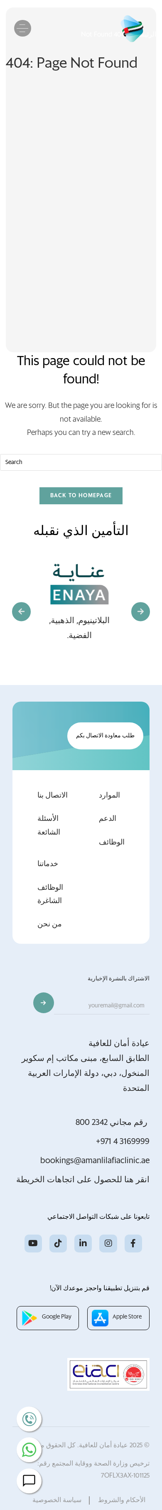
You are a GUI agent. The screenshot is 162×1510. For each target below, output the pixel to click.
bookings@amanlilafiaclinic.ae (95, 1160)
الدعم (107, 819)
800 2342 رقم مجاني (113, 1122)
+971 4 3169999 (123, 1141)
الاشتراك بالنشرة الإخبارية (119, 979)
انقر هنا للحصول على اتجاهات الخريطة (83, 1180)
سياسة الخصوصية (56, 1487)
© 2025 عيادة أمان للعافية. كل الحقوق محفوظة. (84, 1432)
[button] (21, 611)
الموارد (109, 795)
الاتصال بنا (52, 795)
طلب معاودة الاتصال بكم (105, 736)
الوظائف (112, 842)
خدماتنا (47, 864)
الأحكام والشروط (121, 1487)
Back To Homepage (81, 495)
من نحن (49, 924)
